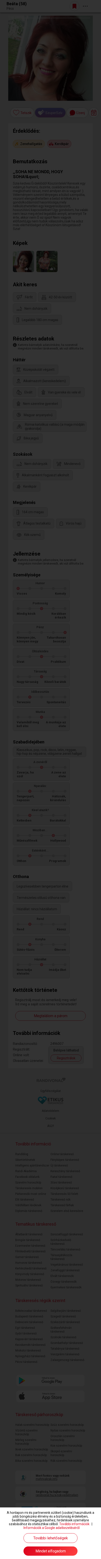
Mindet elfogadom (50, 1551)
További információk (74, 1524)
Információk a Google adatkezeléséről (51, 1528)
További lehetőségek (50, 1538)
